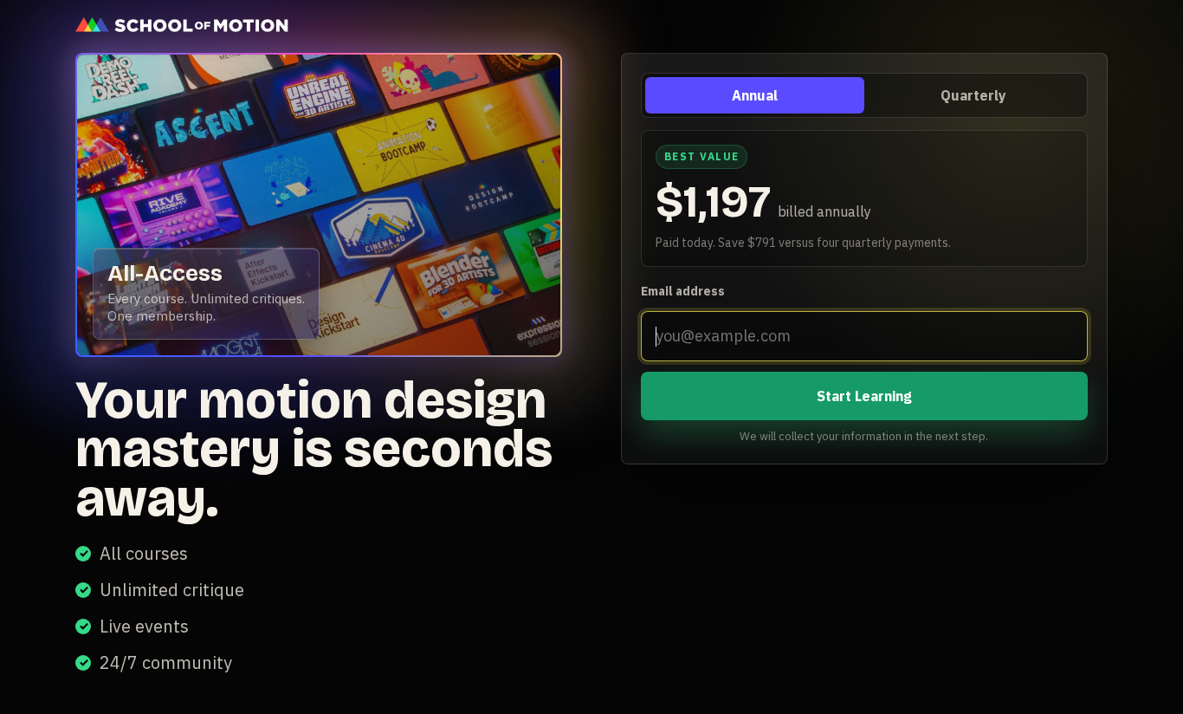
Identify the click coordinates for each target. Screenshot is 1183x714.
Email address (683, 291)
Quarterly (974, 95)
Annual (755, 95)
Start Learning (864, 396)
